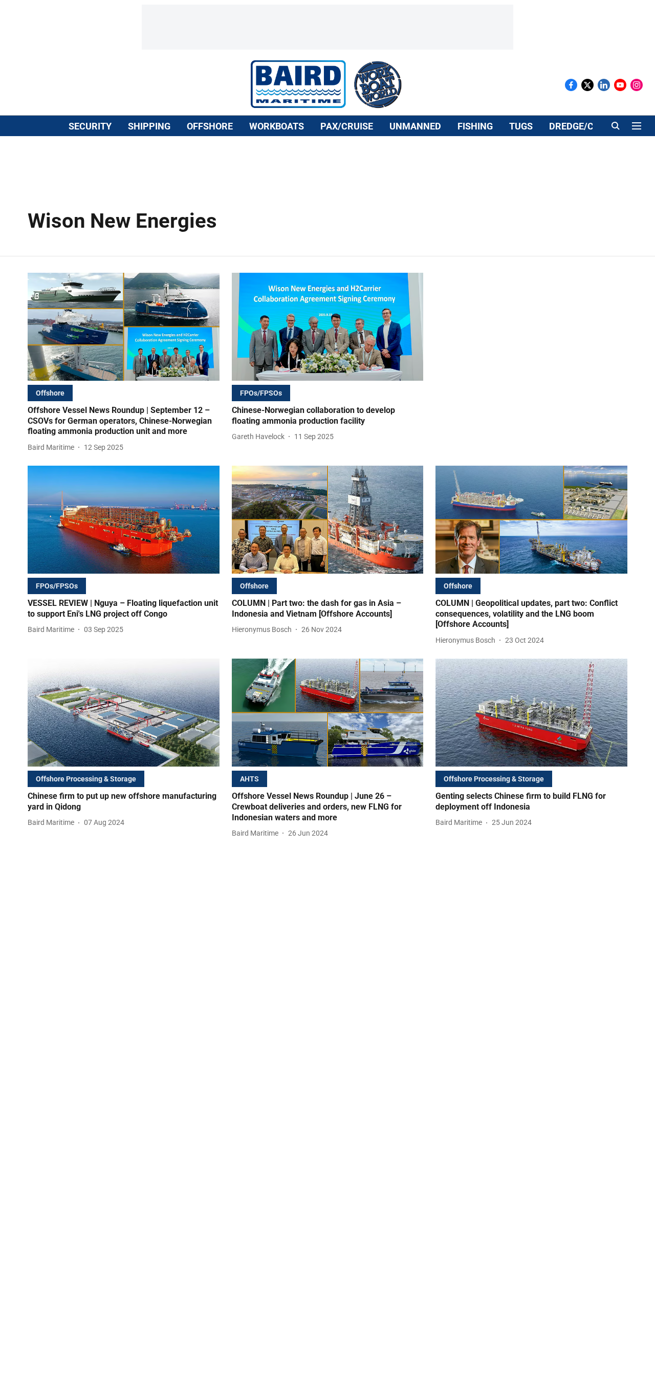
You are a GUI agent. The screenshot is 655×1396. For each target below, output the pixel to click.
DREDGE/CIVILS (582, 126)
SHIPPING (149, 126)
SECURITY (90, 126)
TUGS (521, 126)
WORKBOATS (276, 126)
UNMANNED (415, 126)
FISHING (475, 126)
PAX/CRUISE (346, 126)
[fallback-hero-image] (124, 327)
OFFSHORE (210, 126)
